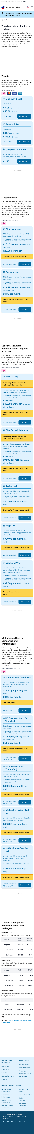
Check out (23, 264)
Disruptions (5, 1073)
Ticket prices (10, 20)
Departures (5, 1069)
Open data (11, 1116)
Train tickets (22, 1076)
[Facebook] (8, 1121)
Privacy (18, 1116)
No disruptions (5, 1)
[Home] (2, 20)
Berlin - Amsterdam (25, 1095)
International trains (24, 1068)
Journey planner (24, 1064)
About (4, 1116)
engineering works (14, 1)
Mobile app (5, 1066)
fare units (16, 1015)
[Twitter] (4, 1121)
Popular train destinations (11, 1085)
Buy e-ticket (23, 116)
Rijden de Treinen (17, 1114)
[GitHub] (24, 1121)
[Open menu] (31, 7)
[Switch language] (27, 7)
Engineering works (7, 1076)
